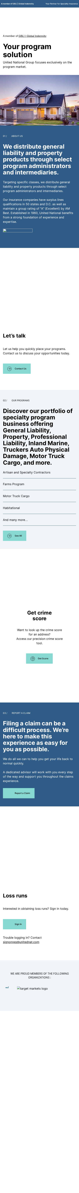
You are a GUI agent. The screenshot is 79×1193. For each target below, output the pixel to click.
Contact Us (20, 368)
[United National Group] (19, 12)
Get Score (43, 658)
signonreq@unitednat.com (21, 942)
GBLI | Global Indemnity (32, 35)
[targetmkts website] (45, 992)
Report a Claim (22, 793)
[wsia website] (7, 987)
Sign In (18, 924)
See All (18, 535)
